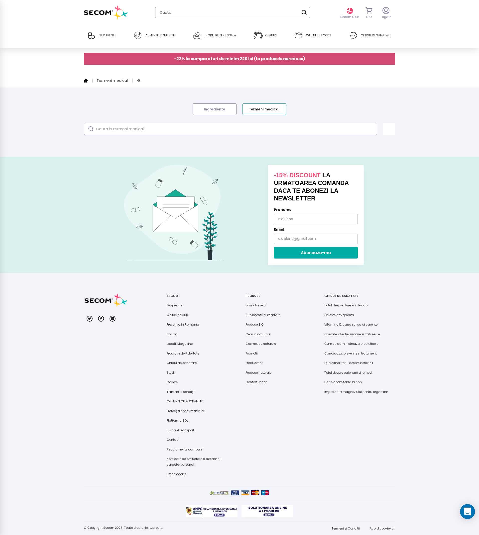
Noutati (172, 334)
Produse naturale (258, 372)
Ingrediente (214, 109)
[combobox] (232, 12)
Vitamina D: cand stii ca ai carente (350, 324)
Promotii (251, 353)
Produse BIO (254, 324)
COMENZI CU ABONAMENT (185, 401)
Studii (171, 372)
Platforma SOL (177, 420)
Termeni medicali (264, 109)
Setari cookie (176, 474)
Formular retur (256, 305)
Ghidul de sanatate (182, 363)
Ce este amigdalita (339, 315)
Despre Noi (174, 305)
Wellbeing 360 (177, 315)
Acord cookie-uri (382, 528)
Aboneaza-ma (316, 253)
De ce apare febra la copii (343, 382)
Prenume (283, 209)
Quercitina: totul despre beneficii (348, 363)
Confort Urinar (256, 382)
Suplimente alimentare (262, 315)
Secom (108, 528)
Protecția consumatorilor (185, 411)
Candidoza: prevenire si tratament (350, 353)
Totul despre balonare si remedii (348, 372)
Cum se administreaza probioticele (351, 344)
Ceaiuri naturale (257, 334)
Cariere (172, 382)
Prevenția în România (183, 324)
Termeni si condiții (180, 392)
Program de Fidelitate (183, 353)
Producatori (254, 363)
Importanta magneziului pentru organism (356, 392)
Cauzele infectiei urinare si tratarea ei (352, 334)
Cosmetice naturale (260, 344)
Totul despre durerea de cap (345, 305)
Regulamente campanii (185, 449)
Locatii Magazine (180, 344)
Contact (173, 440)
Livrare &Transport (180, 430)
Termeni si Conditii (346, 528)
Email (279, 229)
